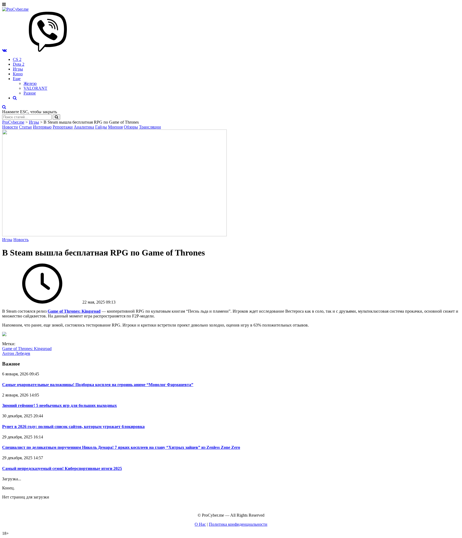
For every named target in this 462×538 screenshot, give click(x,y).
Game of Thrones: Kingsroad (27, 348)
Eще (17, 78)
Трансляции (150, 127)
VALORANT (35, 88)
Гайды (101, 127)
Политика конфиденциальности (238, 524)
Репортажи (63, 127)
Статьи (25, 127)
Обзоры (131, 127)
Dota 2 (18, 64)
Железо (30, 83)
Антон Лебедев (16, 353)
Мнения (115, 127)
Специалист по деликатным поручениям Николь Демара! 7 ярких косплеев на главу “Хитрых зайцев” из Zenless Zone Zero (121, 447)
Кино (18, 74)
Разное (30, 93)
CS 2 (17, 59)
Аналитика (84, 127)
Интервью (42, 127)
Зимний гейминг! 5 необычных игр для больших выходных (59, 405)
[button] (4, 50)
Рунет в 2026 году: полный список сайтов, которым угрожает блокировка (73, 426)
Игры (18, 69)
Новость (21, 239)
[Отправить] (56, 117)
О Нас (200, 524)
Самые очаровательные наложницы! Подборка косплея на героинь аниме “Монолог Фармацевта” (97, 384)
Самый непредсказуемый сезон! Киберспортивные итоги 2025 (62, 468)
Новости (10, 127)
